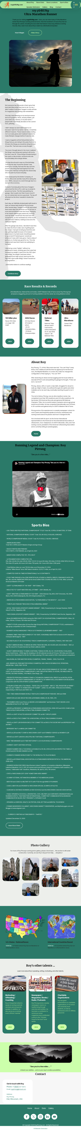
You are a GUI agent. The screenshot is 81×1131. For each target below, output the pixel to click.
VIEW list (8, 946)
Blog (51, 7)
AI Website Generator (40, 1128)
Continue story (13, 273)
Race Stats (40, 2)
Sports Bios (64, 2)
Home (36, 434)
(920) (16, 1087)
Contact (58, 7)
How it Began (19, 33)
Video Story (35, 33)
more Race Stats (14, 825)
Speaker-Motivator (33, 7)
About (36, 1108)
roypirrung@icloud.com (18, 1089)
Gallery (44, 7)
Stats (44, 1108)
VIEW (10, 341)
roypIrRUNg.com (17, 4)
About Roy (30, 2)
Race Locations (52, 2)
